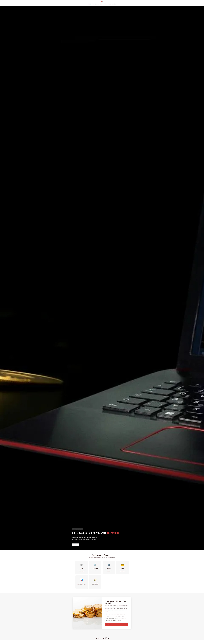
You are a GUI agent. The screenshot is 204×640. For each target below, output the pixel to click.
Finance (109, 4)
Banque (101, 4)
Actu (93, 4)
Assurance (97, 4)
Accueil (89, 4)
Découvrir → (108, 624)
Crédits (105, 4)
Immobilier (114, 4)
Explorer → (75, 544)
